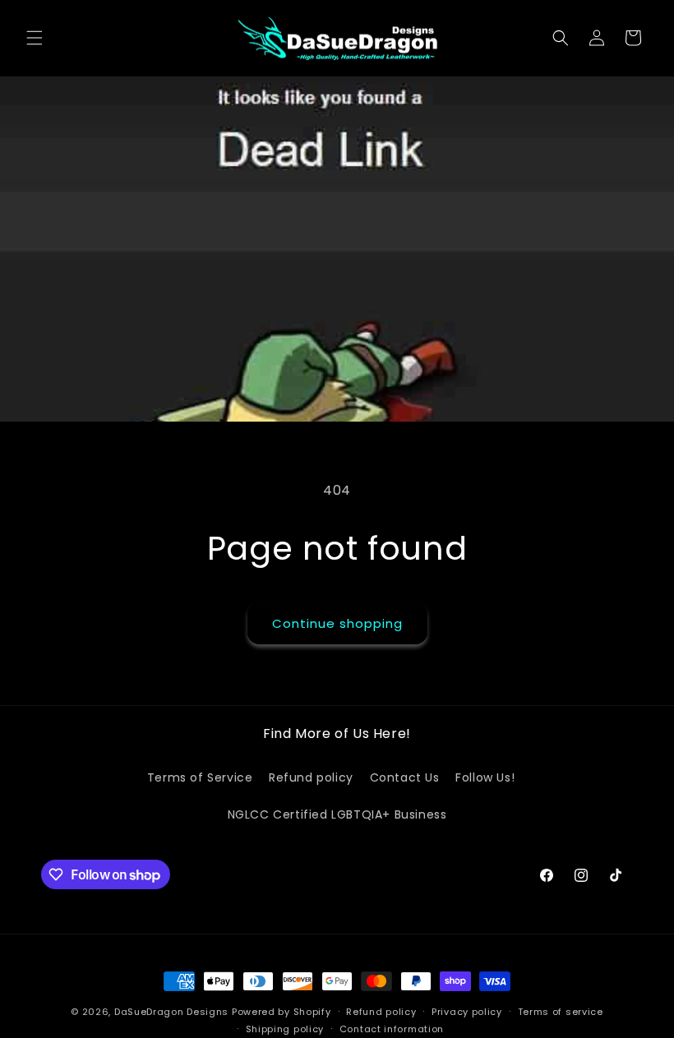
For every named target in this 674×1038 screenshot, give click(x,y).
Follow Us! (485, 777)
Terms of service (560, 1011)
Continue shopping (337, 623)
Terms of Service (200, 777)
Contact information (391, 1029)
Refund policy (311, 777)
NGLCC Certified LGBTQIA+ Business (337, 814)
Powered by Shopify (281, 1011)
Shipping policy (285, 1029)
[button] (34, 38)
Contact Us (405, 777)
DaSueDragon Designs (171, 1011)
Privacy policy (467, 1011)
